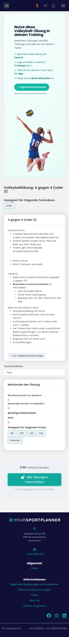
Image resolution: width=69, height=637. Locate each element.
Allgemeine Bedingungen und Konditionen (34, 584)
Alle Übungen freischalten (36, 479)
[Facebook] (49, 616)
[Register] (53, 5)
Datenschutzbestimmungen (34, 589)
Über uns (35, 600)
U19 (12, 433)
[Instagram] (56, 616)
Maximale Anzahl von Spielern (26, 403)
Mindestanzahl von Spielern (25, 395)
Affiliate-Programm (34, 606)
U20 (22, 433)
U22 (41, 433)
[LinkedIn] (64, 616)
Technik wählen (13, 366)
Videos (34, 568)
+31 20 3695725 (34, 554)
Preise (34, 595)
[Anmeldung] (45, 5)
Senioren (15, 440)
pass (9, 205)
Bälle (11, 417)
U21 (31, 433)
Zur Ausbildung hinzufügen (27, 355)
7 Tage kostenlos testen (31, 87)
